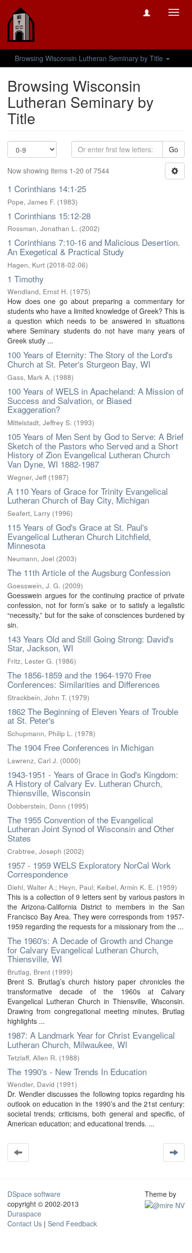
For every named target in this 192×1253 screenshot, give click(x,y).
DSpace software (34, 1194)
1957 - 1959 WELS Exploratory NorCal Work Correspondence (89, 869)
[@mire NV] (165, 1204)
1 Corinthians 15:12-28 (49, 215)
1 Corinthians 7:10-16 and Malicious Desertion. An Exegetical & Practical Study (93, 247)
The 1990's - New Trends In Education (77, 1071)
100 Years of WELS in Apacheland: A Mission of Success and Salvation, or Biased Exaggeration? (95, 400)
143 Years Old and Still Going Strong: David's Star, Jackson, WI (90, 643)
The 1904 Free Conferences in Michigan (80, 747)
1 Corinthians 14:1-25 (46, 188)
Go (173, 149)
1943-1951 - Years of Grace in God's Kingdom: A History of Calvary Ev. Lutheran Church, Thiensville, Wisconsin (92, 783)
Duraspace (24, 1214)
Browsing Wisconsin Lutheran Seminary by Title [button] (90, 58)
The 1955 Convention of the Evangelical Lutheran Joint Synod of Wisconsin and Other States (90, 828)
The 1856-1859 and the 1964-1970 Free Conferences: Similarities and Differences (83, 679)
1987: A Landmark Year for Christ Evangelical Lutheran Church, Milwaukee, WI (91, 1039)
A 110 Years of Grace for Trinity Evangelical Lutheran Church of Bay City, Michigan (87, 496)
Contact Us (24, 1223)
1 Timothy (25, 278)
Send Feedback (72, 1223)
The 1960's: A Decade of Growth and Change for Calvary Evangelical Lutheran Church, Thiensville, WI (90, 949)
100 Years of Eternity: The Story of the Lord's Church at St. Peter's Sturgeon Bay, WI (90, 359)
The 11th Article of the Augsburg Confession (88, 572)
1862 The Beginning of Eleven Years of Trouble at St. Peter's (92, 716)
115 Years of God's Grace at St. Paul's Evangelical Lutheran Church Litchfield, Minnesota (79, 536)
